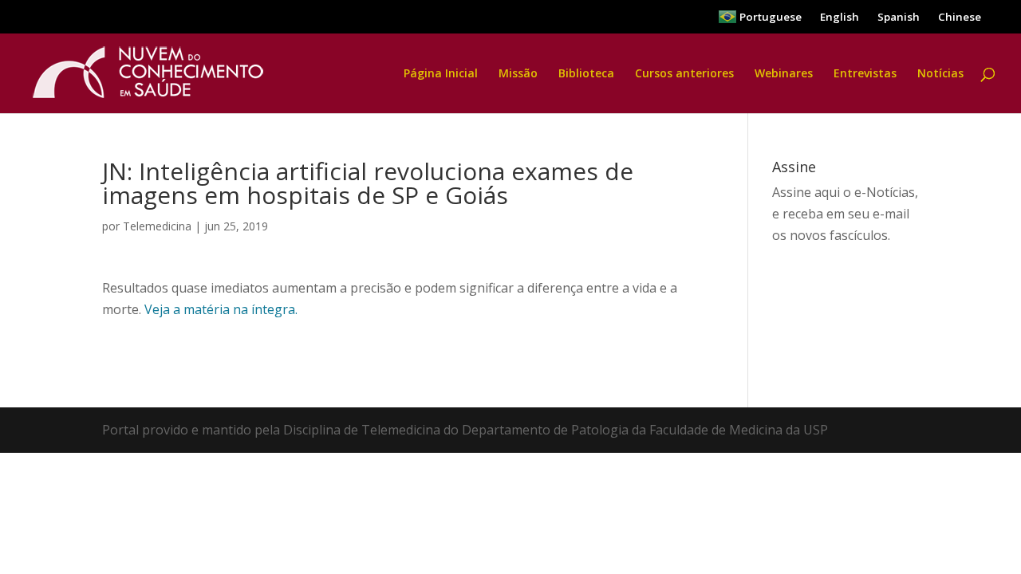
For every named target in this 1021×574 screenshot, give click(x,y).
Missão (518, 74)
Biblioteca (586, 74)
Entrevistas (865, 74)
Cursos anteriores (684, 74)
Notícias (940, 74)
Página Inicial (441, 74)
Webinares (784, 74)
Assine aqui (806, 192)
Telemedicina (157, 226)
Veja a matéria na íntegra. (221, 309)
